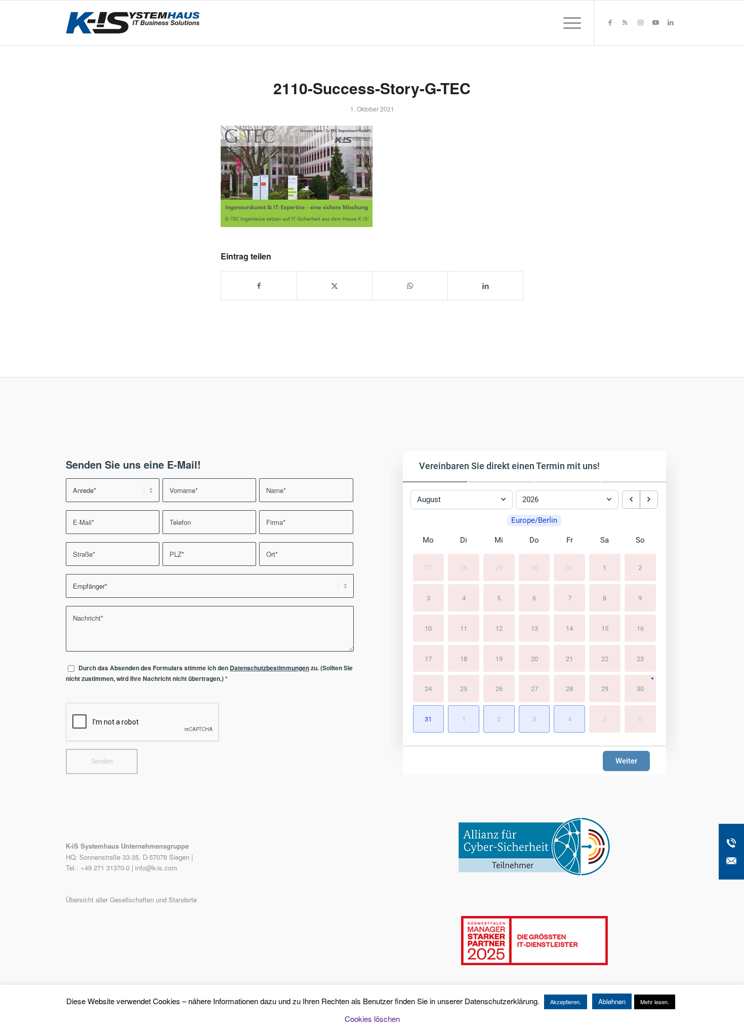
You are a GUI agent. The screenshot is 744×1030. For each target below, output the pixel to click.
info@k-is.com (156, 867)
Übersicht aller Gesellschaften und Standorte (131, 899)
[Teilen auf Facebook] (259, 286)
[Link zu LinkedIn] (670, 22)
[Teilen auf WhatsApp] (410, 286)
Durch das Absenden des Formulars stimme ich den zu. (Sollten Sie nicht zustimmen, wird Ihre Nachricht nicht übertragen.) (209, 673)
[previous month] (631, 499)
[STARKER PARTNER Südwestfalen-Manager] (534, 962)
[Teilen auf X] (334, 286)
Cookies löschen (372, 1018)
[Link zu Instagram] (640, 22)
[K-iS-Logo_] (132, 23)
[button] (428, 719)
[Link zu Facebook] (609, 22)
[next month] (649, 499)
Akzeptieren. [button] (565, 1002)
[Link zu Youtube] (655, 22)
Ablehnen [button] (612, 1001)
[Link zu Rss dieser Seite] (625, 22)
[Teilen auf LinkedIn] (485, 286)
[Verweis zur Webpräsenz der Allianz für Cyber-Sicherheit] (534, 873)
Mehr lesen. (654, 1002)
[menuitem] (569, 23)
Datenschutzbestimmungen (269, 668)
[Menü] (569, 23)
